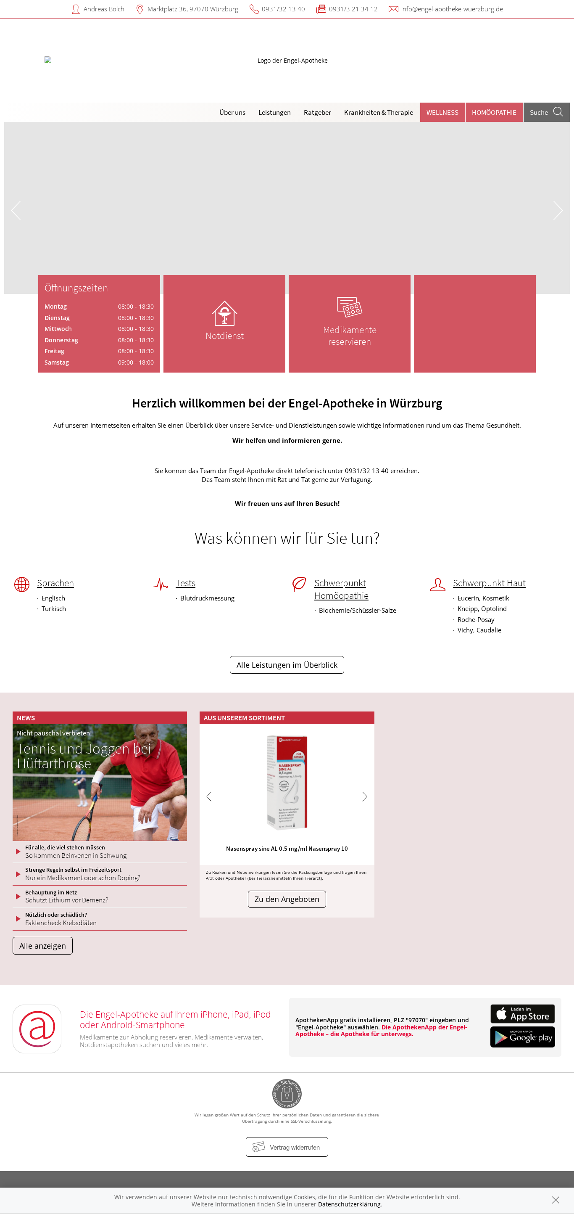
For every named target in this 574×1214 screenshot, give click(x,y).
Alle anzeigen (42, 946)
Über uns (232, 112)
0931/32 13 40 (283, 9)
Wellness (442, 112)
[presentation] (15, 210)
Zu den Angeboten (287, 899)
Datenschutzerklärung (349, 1204)
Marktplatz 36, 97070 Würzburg (192, 9)
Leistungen (274, 112)
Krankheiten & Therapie (378, 112)
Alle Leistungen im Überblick (287, 665)
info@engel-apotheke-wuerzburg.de (452, 9)
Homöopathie (494, 112)
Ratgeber (317, 112)
